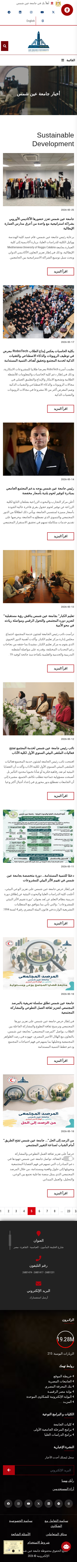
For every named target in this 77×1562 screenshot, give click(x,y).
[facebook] (8, 1503)
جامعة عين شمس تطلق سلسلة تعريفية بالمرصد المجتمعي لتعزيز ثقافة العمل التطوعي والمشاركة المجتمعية (42, 1007)
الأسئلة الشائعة (20, 1534)
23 (68, 1211)
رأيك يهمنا (68, 1481)
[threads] (42, 21)
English (31, 20)
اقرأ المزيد (60, 271)
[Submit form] (9, 1470)
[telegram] (9, 12)
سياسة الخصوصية (20, 1521)
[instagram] (31, 12)
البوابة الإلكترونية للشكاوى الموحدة (49, 1397)
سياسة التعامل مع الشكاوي (56, 1523)
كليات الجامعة (63, 1424)
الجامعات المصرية (60, 1381)
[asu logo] (38, 40)
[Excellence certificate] (13, 1547)
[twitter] (53, 12)
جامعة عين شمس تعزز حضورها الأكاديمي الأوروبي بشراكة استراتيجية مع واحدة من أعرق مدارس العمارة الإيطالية (39, 223)
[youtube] (42, 12)
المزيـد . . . (65, 1402)
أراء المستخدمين (63, 1489)
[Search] (4, 46)
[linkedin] (20, 12)
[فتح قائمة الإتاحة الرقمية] (67, 10)
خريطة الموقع (63, 1376)
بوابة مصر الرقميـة (59, 1391)
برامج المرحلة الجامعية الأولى (53, 1429)
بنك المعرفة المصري (58, 1386)
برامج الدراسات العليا (58, 1434)
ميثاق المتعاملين (56, 1534)
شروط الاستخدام (38, 1542)
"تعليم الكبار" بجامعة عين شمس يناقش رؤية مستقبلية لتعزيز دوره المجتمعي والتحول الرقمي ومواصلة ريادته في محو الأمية (38, 620)
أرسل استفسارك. (38, 1297)
